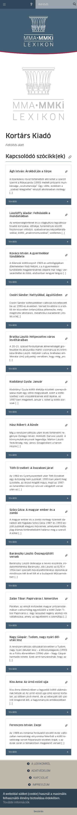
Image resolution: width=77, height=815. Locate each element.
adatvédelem (40, 771)
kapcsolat (40, 778)
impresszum (41, 785)
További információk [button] (16, 802)
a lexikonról (40, 764)
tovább (13, 202)
